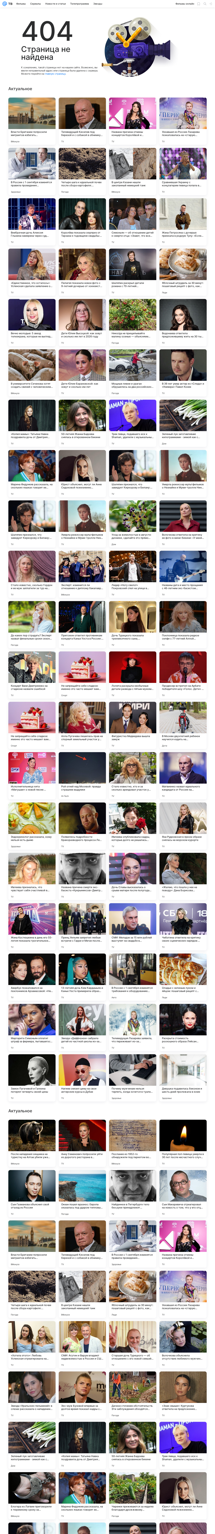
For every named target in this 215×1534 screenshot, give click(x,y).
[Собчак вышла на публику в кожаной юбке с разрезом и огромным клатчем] (82, 1279)
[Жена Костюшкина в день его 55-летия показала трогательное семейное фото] (32, 926)
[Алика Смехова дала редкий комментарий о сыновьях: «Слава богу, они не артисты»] (183, 1178)
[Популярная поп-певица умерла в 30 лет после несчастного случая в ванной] (183, 1344)
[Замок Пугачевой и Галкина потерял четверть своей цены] (32, 1077)
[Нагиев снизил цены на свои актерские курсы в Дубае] (82, 1077)
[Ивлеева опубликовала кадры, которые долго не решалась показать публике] (132, 826)
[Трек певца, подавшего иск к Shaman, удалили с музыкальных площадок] (132, 423)
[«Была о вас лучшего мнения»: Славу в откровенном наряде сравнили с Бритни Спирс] (32, 1128)
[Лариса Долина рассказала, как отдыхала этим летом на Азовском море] (183, 1279)
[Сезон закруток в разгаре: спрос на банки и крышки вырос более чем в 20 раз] (82, 1229)
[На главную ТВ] (9, 4)
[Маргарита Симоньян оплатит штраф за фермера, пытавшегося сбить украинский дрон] (32, 1027)
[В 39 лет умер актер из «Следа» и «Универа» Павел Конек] (183, 373)
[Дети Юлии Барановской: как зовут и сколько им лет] (82, 373)
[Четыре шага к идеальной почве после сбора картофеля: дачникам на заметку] (82, 171)
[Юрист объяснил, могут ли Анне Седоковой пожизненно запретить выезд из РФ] (82, 473)
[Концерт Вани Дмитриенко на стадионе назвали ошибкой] (32, 675)
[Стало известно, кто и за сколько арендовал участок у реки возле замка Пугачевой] (132, 775)
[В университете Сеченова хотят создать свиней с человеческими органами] (32, 373)
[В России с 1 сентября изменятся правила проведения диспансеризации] (32, 171)
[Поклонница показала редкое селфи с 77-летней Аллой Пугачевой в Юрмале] (183, 624)
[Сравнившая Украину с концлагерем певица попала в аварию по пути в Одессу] (183, 171)
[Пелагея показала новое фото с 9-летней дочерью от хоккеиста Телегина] (82, 272)
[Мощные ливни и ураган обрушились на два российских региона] (132, 373)
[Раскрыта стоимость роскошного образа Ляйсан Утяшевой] (183, 1027)
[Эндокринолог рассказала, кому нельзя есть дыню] (32, 826)
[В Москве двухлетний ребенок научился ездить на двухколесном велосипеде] (183, 725)
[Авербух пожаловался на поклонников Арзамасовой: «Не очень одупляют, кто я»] (32, 977)
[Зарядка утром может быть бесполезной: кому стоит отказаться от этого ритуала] (183, 1229)
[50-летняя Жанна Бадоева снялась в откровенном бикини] (82, 423)
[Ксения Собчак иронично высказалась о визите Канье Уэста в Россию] (132, 1229)
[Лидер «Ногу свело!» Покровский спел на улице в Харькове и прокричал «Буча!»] (132, 574)
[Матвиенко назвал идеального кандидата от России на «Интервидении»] (183, 775)
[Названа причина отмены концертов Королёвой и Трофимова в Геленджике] (132, 121)
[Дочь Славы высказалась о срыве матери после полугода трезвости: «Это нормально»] (132, 876)
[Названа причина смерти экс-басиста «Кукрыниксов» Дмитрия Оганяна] (82, 876)
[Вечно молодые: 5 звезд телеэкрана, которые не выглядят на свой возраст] (32, 322)
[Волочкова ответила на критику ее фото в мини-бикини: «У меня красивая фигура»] (183, 524)
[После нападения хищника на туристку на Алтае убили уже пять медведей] (32, 1344)
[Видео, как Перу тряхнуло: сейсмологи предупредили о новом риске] (82, 1128)
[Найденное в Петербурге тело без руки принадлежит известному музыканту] (132, 1395)
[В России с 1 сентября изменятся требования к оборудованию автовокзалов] (132, 977)
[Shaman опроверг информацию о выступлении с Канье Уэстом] (32, 1229)
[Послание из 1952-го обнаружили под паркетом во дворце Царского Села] (132, 1344)
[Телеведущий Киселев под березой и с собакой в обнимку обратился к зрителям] (82, 121)
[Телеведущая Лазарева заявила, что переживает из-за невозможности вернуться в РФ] (132, 1027)
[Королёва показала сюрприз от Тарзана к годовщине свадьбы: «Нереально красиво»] (82, 221)
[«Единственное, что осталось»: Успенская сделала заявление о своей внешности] (32, 272)
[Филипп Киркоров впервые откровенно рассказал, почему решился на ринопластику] (132, 1128)
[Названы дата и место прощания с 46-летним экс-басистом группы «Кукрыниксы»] (183, 574)
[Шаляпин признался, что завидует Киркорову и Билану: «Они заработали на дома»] (132, 473)
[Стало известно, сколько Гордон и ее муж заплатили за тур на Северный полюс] (32, 574)
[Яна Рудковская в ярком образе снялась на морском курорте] (183, 826)
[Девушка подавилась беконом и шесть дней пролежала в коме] (183, 1077)
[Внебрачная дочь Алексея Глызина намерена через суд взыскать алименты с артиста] (32, 221)
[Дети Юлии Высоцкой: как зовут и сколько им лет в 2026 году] (82, 322)
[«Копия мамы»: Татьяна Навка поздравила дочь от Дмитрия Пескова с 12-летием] (32, 423)
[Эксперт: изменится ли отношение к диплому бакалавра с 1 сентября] (82, 574)
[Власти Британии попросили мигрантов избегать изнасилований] (32, 121)
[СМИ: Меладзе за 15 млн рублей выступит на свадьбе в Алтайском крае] (132, 926)
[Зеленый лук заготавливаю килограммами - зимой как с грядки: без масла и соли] (183, 423)
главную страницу (55, 73)
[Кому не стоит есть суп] (132, 1178)
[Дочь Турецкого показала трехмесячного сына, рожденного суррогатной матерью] (132, 624)
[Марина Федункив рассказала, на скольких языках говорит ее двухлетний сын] (32, 473)
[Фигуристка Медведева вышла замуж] (132, 725)
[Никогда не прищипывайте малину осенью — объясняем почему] (132, 322)
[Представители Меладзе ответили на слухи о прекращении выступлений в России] (132, 1279)
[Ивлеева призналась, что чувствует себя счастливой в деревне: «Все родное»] (32, 876)
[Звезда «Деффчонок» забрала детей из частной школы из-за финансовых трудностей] (82, 1027)
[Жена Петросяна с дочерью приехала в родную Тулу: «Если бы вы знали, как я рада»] (183, 221)
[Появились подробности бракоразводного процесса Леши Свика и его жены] (82, 826)
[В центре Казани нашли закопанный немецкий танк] (132, 171)
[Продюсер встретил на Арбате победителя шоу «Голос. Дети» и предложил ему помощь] (183, 675)
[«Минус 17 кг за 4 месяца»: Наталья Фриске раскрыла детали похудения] (32, 1279)
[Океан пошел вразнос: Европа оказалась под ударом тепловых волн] (82, 1395)
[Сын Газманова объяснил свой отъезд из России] (32, 1395)
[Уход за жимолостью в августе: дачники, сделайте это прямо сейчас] (132, 524)
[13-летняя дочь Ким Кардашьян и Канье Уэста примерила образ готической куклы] (82, 977)
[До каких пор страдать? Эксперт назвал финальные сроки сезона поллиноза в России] (32, 624)
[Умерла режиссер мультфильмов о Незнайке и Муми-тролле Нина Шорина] (183, 473)
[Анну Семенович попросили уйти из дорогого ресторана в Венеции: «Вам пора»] (82, 1344)
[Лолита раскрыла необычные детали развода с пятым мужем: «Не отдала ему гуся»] (132, 675)
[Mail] (5, 4)
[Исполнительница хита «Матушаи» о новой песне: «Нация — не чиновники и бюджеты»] (32, 775)
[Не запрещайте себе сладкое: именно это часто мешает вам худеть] (82, 675)
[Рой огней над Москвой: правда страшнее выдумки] (82, 775)
